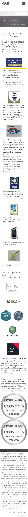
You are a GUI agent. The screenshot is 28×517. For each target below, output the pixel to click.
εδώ (14, 476)
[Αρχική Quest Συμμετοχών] (6, 3)
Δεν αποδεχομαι (22, 512)
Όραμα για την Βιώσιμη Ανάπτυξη (18, 24)
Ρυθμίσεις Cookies (21, 515)
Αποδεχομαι (12, 512)
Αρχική (8, 24)
